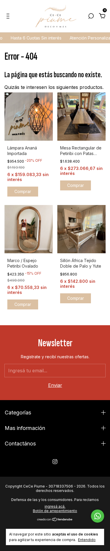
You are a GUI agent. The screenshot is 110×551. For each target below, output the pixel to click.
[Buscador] (91, 16)
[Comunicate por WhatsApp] (97, 516)
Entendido (87, 540)
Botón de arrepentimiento (55, 511)
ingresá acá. (55, 506)
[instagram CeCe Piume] (55, 461)
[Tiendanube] (55, 520)
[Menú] (8, 16)
